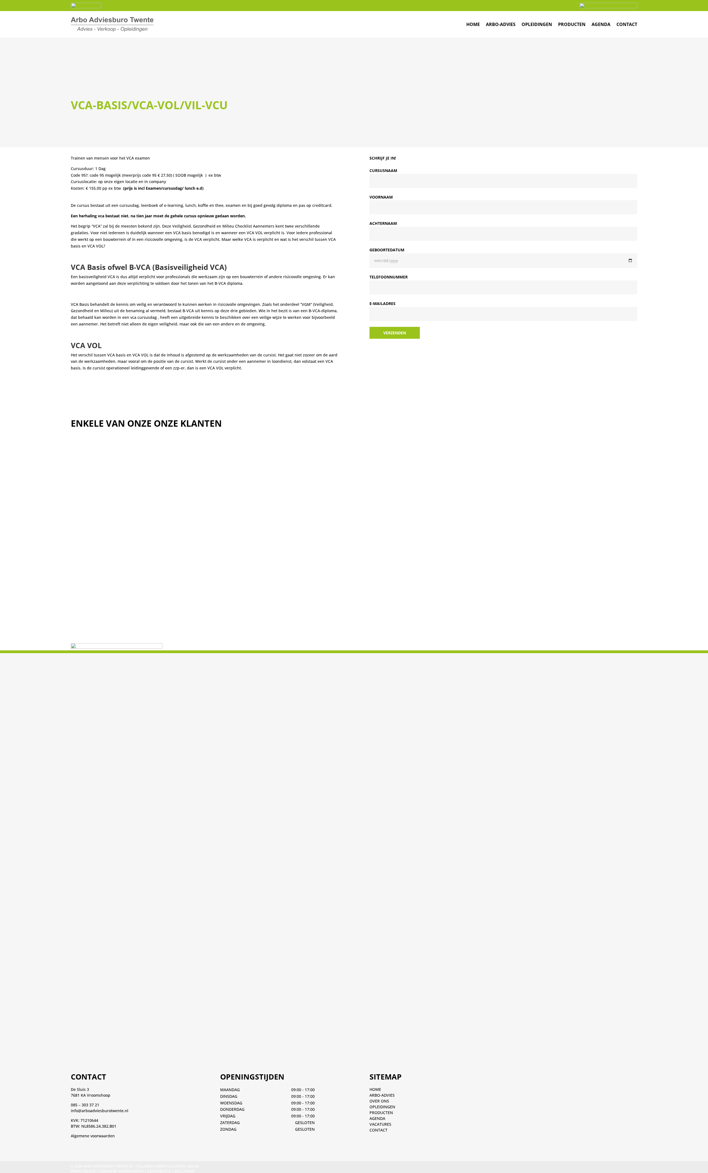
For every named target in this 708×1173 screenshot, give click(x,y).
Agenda (601, 24)
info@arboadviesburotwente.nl (99, 1110)
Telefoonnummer (388, 277)
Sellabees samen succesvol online (168, 1166)
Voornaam (381, 197)
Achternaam (383, 223)
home (473, 24)
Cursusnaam (383, 170)
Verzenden (394, 332)
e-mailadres (382, 303)
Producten (571, 24)
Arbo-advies (501, 24)
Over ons (379, 1101)
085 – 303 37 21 (85, 1104)
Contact (626, 24)
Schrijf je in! (382, 158)
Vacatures (380, 1124)
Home (375, 1089)
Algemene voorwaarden (93, 1135)
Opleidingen (537, 24)
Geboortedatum (386, 249)
